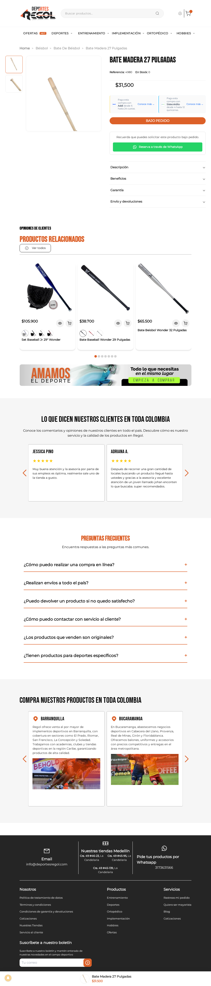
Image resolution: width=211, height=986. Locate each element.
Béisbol (42, 48)
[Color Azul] (25, 333)
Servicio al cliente (31, 932)
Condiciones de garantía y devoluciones (46, 911)
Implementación (126, 33)
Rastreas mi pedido (177, 897)
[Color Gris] (41, 333)
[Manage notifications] (8, 978)
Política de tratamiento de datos (41, 897)
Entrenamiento (91, 33)
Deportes (60, 33)
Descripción (119, 167)
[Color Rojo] (49, 333)
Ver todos (39, 248)
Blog (167, 911)
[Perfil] (180, 13)
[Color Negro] (33, 333)
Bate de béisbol (67, 48)
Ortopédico (157, 33)
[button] (95, 356)
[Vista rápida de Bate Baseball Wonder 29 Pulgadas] (118, 323)
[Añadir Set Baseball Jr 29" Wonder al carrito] (69, 323)
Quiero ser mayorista (177, 904)
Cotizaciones (28, 918)
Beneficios (118, 178)
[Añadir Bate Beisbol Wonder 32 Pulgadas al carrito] (185, 323)
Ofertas (34, 33)
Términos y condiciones (35, 904)
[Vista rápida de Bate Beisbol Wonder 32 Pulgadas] (176, 323)
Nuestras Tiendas (31, 925)
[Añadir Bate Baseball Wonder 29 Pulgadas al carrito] (127, 323)
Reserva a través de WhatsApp (161, 147)
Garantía (117, 190)
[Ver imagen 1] (14, 64)
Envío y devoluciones (126, 201)
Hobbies (184, 33)
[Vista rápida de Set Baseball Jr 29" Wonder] (60, 323)
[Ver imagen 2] (14, 83)
